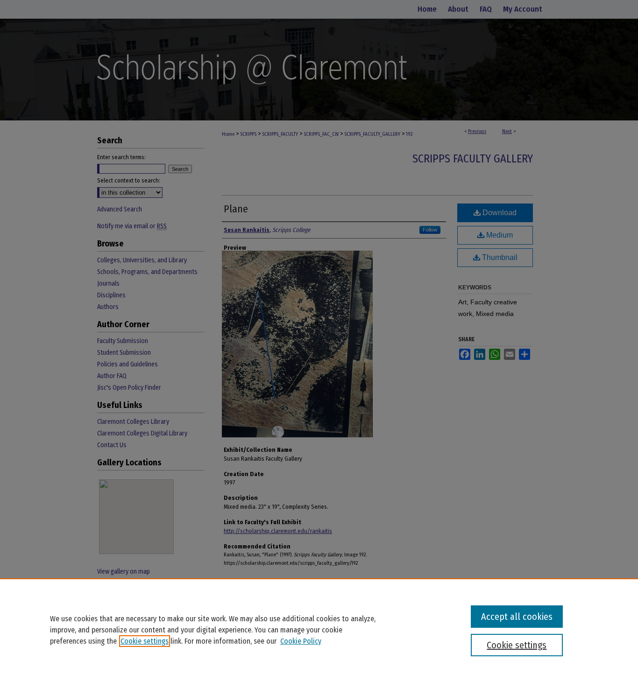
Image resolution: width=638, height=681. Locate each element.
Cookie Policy (300, 641)
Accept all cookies (517, 616)
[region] (319, 629)
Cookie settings (145, 641)
